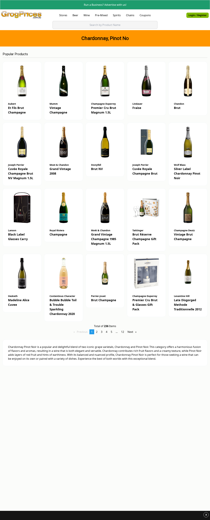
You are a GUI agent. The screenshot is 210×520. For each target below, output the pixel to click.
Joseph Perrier (16, 164)
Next (132, 332)
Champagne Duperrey (103, 103)
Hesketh (13, 296)
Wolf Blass (180, 164)
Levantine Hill (181, 296)
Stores (63, 15)
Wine (87, 15)
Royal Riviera (57, 230)
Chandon (179, 103)
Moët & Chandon (100, 230)
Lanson (12, 230)
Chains (130, 15)
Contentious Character (62, 296)
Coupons (145, 15)
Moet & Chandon (59, 164)
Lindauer (137, 103)
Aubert (12, 103)
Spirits (117, 15)
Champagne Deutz (184, 230)
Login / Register (198, 15)
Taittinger (137, 230)
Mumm (54, 103)
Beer (75, 15)
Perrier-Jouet (98, 296)
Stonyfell (96, 164)
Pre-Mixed (101, 15)
